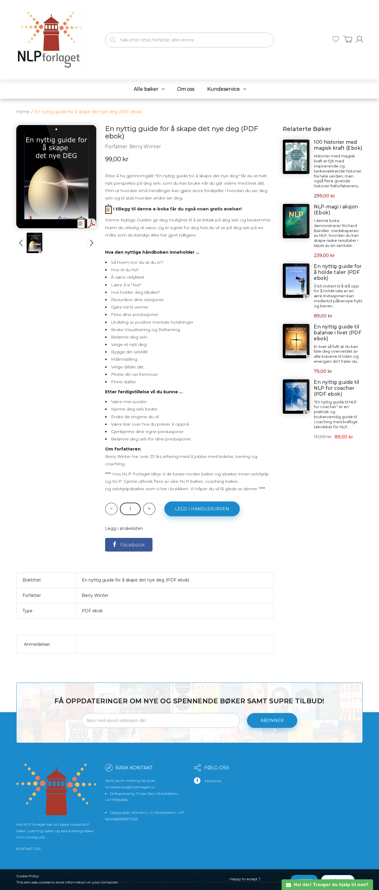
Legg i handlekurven (202, 509)
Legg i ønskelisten (124, 528)
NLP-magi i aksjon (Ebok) (336, 209)
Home (23, 111)
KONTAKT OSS (28, 848)
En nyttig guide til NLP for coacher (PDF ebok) (336, 388)
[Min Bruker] (359, 39)
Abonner (272, 720)
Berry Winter (145, 146)
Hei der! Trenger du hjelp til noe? (330, 884)
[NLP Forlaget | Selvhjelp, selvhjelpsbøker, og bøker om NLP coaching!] (49, 38)
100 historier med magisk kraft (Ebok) (338, 145)
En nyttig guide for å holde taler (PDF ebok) (338, 272)
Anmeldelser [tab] (37, 644)
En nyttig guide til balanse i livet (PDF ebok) (338, 332)
